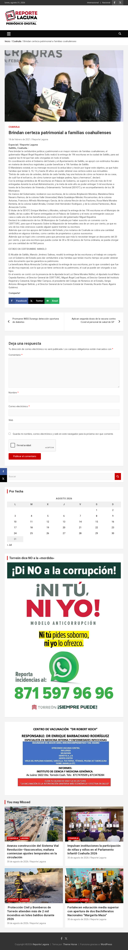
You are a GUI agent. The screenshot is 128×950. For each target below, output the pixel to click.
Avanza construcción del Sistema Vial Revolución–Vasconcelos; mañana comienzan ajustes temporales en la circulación (33, 851)
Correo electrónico (19, 406)
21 (80, 527)
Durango (73, 900)
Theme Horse (70, 944)
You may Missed (18, 802)
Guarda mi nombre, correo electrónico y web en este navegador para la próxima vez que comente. (63, 434)
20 (64, 527)
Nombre (14, 392)
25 (31, 533)
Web (11, 420)
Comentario (15, 354)
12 (48, 521)
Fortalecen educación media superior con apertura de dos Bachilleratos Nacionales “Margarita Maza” (93, 911)
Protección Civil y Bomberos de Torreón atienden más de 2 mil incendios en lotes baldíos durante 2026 (30, 913)
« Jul (9, 544)
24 (15, 533)
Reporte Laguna (40, 139)
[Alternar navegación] (9, 33)
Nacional (106, 2)
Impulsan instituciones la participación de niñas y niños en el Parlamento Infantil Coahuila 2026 (94, 849)
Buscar (118, 476)
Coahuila (14, 127)
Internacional (93, 2)
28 (80, 533)
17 (15, 527)
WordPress (106, 944)
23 (113, 527)
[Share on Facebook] (3, 471)
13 (64, 521)
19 (48, 527)
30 (113, 533)
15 (96, 521)
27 (64, 533)
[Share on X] (3, 478)
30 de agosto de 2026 (17, 861)
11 (31, 521)
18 (31, 527)
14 (80, 521)
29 (96, 533)
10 (15, 521)
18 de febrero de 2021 (19, 139)
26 (48, 533)
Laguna (25, 838)
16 (113, 521)
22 (96, 527)
